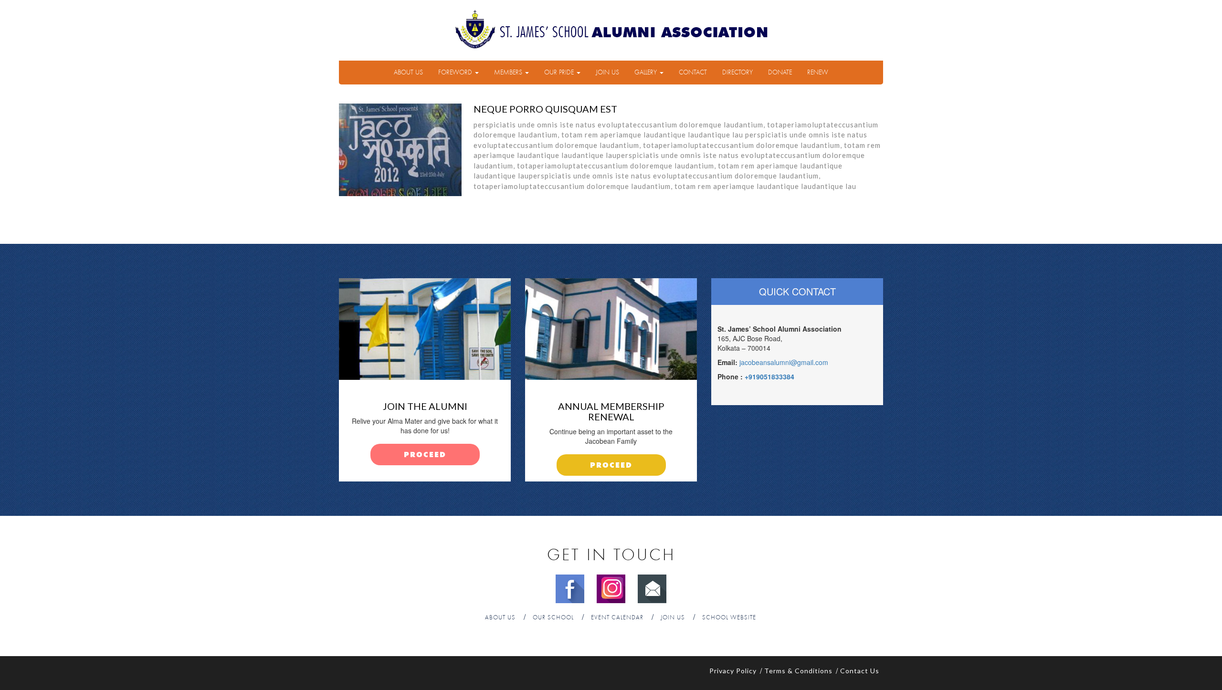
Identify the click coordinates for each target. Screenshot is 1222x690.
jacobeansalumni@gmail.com (783, 362)
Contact (693, 72)
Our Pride (560, 72)
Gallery (646, 72)
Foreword (456, 72)
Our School (553, 618)
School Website (729, 618)
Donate (780, 72)
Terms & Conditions (798, 671)
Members (509, 72)
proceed (425, 455)
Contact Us (859, 671)
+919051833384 (769, 376)
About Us (408, 72)
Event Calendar (617, 618)
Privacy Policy (733, 671)
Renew (817, 72)
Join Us (607, 72)
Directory (737, 72)
